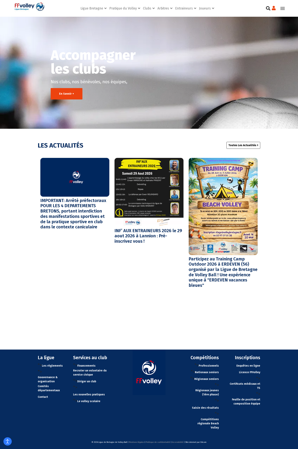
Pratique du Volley (123, 8)
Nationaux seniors (207, 372)
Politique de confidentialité (158, 442)
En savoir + (66, 93)
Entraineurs (184, 8)
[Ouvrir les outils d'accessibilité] (7, 441)
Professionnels (209, 365)
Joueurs (205, 8)
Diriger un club (86, 381)
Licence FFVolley (249, 372)
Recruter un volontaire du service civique (90, 372)
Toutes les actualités (242, 145)
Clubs (147, 8)
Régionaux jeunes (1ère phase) (207, 392)
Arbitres (163, 8)
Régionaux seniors (206, 379)
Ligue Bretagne (92, 8)
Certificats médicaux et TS (245, 386)
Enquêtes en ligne (248, 365)
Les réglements (52, 365)
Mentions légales (136, 442)
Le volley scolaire (88, 401)
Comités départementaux (49, 388)
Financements (86, 365)
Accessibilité (177, 442)
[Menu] (282, 8)
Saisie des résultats (205, 407)
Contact (43, 396)
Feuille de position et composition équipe (246, 401)
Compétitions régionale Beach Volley (208, 423)
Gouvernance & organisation (48, 379)
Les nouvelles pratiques (89, 394)
